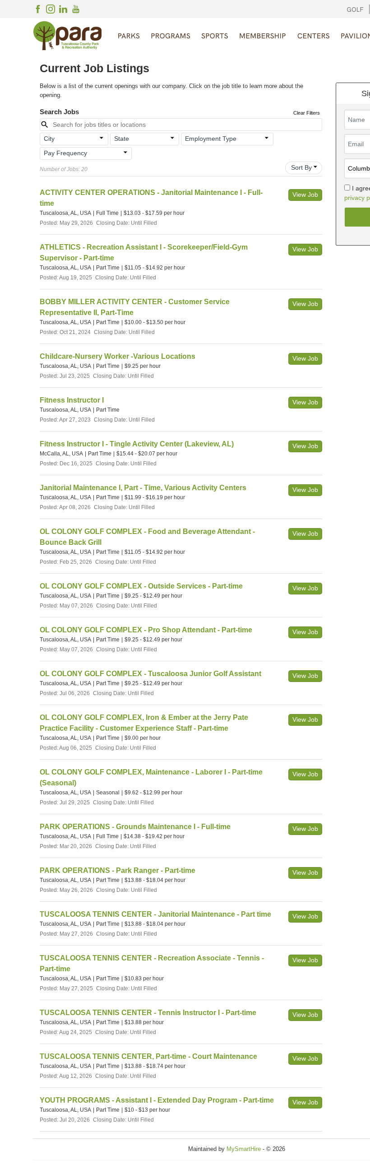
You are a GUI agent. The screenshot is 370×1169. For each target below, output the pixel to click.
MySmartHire (244, 1149)
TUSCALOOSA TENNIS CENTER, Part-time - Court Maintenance (148, 1056)
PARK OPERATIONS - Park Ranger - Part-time (117, 870)
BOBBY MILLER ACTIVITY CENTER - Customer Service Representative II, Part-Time (135, 307)
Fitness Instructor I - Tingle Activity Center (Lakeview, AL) (137, 444)
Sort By (301, 167)
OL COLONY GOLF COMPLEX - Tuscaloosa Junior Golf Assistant (150, 673)
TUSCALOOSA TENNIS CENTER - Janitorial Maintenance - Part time (155, 914)
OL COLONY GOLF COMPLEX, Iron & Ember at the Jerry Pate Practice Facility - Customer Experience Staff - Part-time (144, 723)
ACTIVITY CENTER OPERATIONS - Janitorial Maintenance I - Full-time (151, 198)
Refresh (311, 1149)
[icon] (101, 138)
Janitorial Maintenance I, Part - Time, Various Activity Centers (143, 488)
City (49, 138)
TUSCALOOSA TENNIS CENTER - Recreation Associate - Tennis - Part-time (152, 963)
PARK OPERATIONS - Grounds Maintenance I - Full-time (135, 826)
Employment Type (210, 138)
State (121, 138)
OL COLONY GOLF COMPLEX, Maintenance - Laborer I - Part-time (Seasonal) (151, 777)
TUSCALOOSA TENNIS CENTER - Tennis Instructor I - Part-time (148, 1012)
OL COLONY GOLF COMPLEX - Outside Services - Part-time (141, 586)
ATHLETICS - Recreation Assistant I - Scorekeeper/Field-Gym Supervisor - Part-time (144, 252)
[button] (74, 139)
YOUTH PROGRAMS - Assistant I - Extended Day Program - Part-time (157, 1100)
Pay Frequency (65, 153)
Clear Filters (306, 113)
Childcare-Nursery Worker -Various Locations (117, 356)
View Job (305, 194)
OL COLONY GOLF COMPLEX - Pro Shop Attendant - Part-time (146, 630)
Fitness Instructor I (72, 400)
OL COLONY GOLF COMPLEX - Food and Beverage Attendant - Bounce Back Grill (147, 537)
